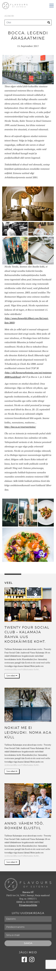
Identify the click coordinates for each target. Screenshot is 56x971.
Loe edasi (11, 675)
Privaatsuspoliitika (28, 905)
